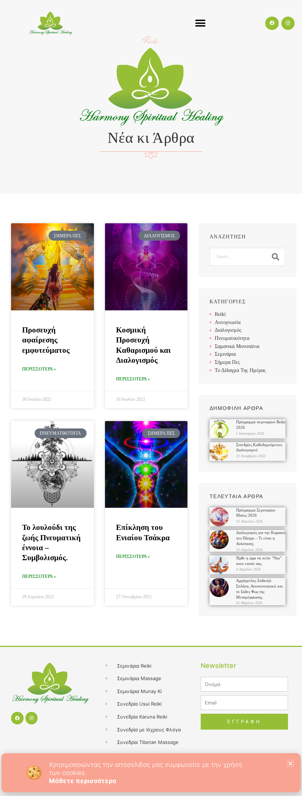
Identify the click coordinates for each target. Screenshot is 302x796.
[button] (290, 763)
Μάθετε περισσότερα (82, 781)
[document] (151, 398)
